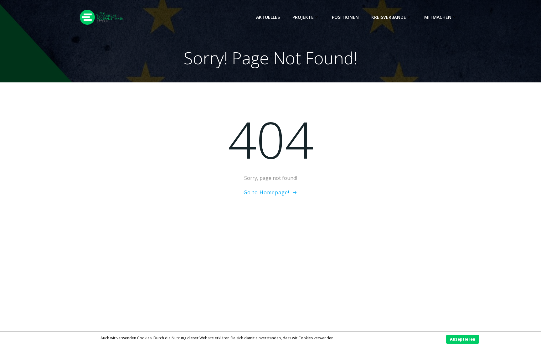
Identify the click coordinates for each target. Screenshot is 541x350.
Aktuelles (268, 17)
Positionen (345, 17)
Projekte (303, 17)
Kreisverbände (388, 17)
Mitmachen (437, 17)
